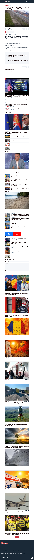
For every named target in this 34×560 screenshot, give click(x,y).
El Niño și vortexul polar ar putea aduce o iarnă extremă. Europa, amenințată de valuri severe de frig (16, 469)
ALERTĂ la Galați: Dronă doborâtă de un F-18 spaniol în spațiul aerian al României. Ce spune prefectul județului (17, 108)
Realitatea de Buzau (22, 553)
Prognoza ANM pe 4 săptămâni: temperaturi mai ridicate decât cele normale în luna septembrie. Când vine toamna (17, 447)
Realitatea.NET (2, 550)
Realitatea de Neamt (3, 553)
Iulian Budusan (27, 532)
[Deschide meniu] (29, 2)
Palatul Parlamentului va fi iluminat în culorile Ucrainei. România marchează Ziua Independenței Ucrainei (18, 58)
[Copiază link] (23, 29)
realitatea (9, 71)
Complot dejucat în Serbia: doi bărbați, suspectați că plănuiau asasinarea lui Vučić (17, 56)
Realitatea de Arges (23, 550)
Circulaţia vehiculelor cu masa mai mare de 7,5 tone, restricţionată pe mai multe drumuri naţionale (15, 62)
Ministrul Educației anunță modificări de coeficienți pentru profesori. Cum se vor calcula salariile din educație (17, 534)
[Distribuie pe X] (28, 29)
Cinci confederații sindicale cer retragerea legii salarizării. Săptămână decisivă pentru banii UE (20, 219)
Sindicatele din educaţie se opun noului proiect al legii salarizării (18, 60)
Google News (22, 73)
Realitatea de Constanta (9, 553)
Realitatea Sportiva (7, 550)
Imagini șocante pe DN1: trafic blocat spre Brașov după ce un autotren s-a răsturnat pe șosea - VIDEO (15, 403)
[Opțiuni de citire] (32, 558)
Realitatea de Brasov (17, 550)
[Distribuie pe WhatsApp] (26, 29)
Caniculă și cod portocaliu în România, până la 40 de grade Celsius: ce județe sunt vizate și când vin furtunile (17, 338)
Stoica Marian (27, 379)
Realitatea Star (12, 550)
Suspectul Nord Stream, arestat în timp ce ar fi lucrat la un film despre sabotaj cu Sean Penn (20, 148)
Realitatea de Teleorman (16, 553)
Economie (6, 97)
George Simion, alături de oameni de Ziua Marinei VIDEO (15, 101)
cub (5, 71)
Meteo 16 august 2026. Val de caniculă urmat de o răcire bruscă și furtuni (17, 99)
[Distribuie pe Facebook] (25, 29)
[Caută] (26, 2)
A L (10, 28)
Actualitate (7, 5)
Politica (7, 102)
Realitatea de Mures (26, 292)
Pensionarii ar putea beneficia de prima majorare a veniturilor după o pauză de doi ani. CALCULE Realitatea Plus (17, 96)
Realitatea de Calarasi (29, 550)
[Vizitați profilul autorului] (5, 29)
